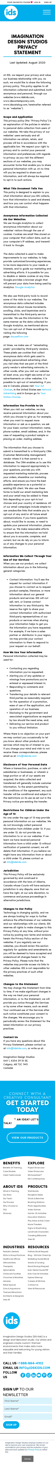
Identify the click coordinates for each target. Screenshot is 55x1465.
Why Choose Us (10, 1206)
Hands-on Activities (37, 1213)
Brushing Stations (36, 1202)
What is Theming (11, 1191)
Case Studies (9, 1171)
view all (31, 1239)
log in (37, 2)
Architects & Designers (13, 1296)
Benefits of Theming (12, 1167)
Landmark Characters (38, 1231)
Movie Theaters (35, 1224)
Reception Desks (35, 1194)
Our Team (7, 1198)
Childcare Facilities (12, 1273)
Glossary (7, 1213)
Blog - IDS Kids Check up (39, 1255)
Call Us (23, 1363)
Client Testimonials (12, 1175)
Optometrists (9, 1270)
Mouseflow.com (19, 336)
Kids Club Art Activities (38, 1273)
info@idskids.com (27, 755)
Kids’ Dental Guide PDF (38, 1270)
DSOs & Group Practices (14, 1255)
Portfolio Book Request (38, 1251)
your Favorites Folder (18, 2)
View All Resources (36, 1288)
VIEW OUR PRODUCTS (27, 1137)
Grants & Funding (36, 1262)
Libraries (7, 1281)
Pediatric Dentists (11, 1251)
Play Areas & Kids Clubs (39, 1220)
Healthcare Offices (11, 1259)
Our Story (7, 1194)
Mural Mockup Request (38, 1266)
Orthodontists (9, 1262)
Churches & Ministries (13, 1277)
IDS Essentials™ (35, 1175)
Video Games (34, 1209)
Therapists (8, 1266)
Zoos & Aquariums (11, 1288)
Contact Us (33, 1285)
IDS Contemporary (36, 1178)
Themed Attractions (12, 1292)
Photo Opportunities (37, 1206)
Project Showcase (36, 1167)
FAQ (5, 1209)
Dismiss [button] (27, 1458)
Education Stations (37, 1217)
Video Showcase (36, 1171)
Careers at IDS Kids (36, 1281)
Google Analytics (25, 287)
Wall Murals (33, 1191)
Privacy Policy (34, 1449)
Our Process (8, 1202)
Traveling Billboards (37, 1235)
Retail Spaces (9, 1285)
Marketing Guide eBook (38, 1259)
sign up (48, 2)
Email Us (26, 1368)
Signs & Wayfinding (37, 1228)
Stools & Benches (36, 1198)
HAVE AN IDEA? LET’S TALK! (21, 1121)
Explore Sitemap (35, 1277)
